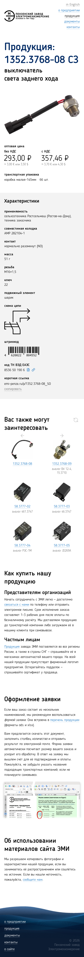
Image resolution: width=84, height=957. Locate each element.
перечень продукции (64, 720)
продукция (11, 928)
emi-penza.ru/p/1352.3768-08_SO (27, 384)
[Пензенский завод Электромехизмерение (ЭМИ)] (27, 16)
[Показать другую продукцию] (76, 420)
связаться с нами (16, 604)
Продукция (12, 647)
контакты (10, 942)
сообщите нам (32, 880)
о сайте (9, 949)
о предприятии (15, 922)
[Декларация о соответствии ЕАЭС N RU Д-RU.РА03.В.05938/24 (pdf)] (28, 370)
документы (12, 935)
